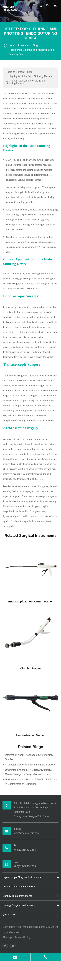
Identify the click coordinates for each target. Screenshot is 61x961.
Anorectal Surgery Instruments (19, 886)
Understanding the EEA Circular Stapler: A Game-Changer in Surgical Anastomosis (28, 772)
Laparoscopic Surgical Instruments (22, 877)
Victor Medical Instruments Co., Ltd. (35, 927)
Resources (24, 45)
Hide (30, 72)
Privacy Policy (22, 937)
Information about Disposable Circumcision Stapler (29, 757)
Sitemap (7, 937)
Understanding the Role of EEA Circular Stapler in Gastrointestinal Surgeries (31, 781)
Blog (35, 45)
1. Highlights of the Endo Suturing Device (29, 76)
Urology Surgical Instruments (19, 905)
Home (11, 45)
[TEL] (46, 957)
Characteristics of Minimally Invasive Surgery (30, 764)
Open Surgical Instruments (17, 896)
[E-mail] (15, 957)
